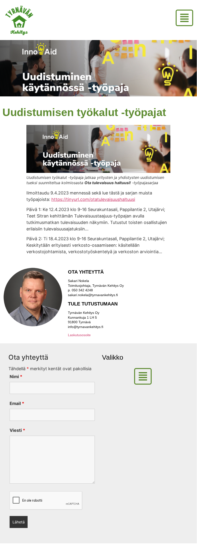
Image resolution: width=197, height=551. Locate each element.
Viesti (17, 430)
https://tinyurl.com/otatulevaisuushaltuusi (93, 199)
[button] (186, 18)
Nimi (16, 376)
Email (17, 403)
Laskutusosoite (79, 335)
